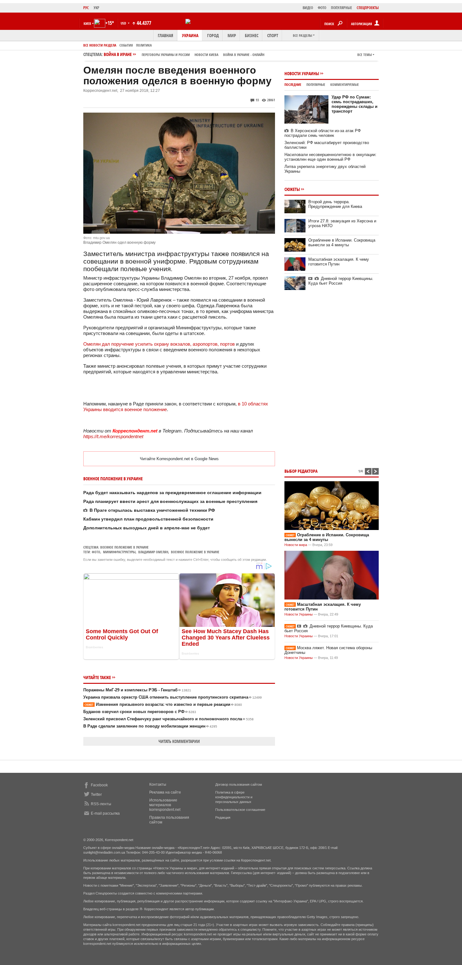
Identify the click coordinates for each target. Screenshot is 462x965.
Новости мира (295, 545)
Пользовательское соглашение (240, 810)
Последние (292, 84)
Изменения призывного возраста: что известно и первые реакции (163, 704)
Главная (165, 35)
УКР (96, 7)
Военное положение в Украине (124, 547)
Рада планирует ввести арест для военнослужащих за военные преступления (170, 501)
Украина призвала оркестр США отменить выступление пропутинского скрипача (172, 697)
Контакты (157, 784)
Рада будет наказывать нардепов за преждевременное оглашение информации (172, 492)
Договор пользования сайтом (238, 784)
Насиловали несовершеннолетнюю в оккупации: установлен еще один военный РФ (330, 157)
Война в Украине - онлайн (243, 54)
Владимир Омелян (153, 551)
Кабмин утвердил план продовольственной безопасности (148, 519)
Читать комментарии (179, 741)
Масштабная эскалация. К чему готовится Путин (338, 261)
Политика (144, 45)
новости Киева (206, 54)
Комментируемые (344, 84)
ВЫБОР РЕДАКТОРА (300, 471)
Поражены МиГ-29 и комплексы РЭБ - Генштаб (137, 690)
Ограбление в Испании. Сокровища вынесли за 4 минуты (341, 242)
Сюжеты (292, 189)
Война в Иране (184, 54)
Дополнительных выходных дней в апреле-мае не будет (146, 527)
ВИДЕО (308, 7)
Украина (190, 35)
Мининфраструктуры (119, 551)
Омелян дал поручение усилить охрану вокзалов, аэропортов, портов (159, 344)
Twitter (96, 794)
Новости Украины (301, 73)
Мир (232, 35)
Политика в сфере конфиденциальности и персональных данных (233, 797)
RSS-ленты (101, 804)
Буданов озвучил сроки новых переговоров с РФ (139, 711)
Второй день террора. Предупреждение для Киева (335, 204)
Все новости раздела (99, 45)
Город (213, 35)
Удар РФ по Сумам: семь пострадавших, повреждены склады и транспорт (354, 104)
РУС (86, 7)
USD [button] (124, 23)
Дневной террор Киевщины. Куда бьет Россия (340, 281)
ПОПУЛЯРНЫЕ (341, 7)
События (126, 45)
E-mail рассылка (105, 813)
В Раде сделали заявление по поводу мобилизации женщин (150, 726)
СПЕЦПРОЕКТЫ (368, 7)
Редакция (222, 817)
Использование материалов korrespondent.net (164, 805)
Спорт (272, 35)
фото (96, 551)
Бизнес (251, 35)
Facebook (99, 785)
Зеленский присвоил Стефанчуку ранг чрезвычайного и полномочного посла (168, 719)
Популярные (315, 84)
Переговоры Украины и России (166, 54)
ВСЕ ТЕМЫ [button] (364, 54)
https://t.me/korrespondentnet (113, 436)
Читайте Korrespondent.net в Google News (179, 458)
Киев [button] (87, 23)
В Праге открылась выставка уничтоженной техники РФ (152, 510)
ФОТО (322, 7)
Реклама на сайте (165, 792)
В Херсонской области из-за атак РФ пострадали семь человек (322, 133)
